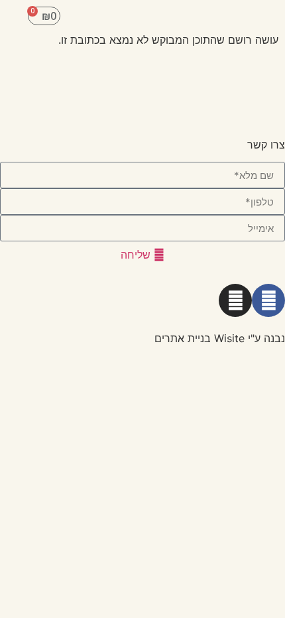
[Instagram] (235, 300)
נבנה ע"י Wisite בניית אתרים (219, 338)
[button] (265, 16)
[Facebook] (268, 300)
